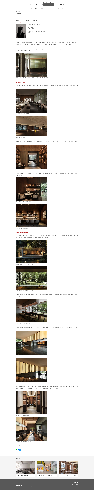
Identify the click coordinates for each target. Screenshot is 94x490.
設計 (46, 8)
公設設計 (28, 447)
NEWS (42, 8)
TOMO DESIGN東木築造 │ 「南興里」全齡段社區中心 (68, 475)
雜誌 (32, 8)
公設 (24, 447)
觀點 (62, 8)
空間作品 (36, 8)
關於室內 (17, 481)
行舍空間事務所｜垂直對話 (22, 475)
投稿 (21, 481)
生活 (49, 8)
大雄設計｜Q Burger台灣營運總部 (45, 475)
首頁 (16, 11)
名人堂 (57, 8)
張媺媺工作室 (19, 447)
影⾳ (53, 8)
